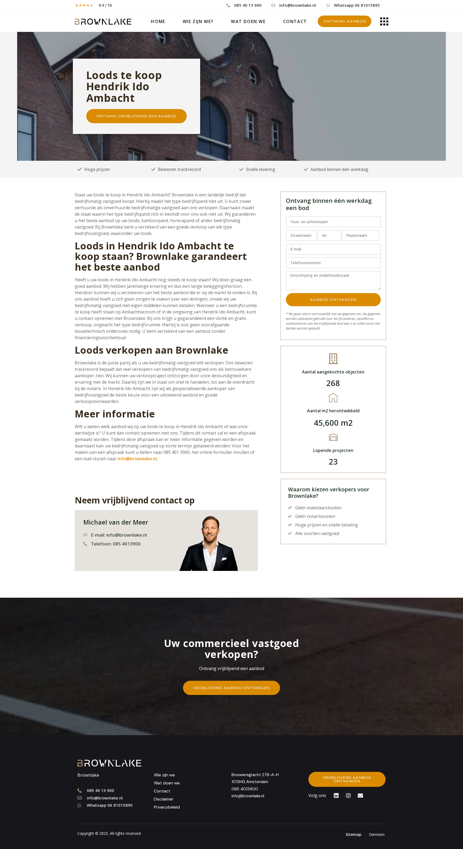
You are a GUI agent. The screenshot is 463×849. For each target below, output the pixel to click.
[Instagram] (348, 795)
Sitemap (353, 834)
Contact (295, 21)
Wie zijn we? (198, 21)
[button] (345, 21)
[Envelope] (360, 795)
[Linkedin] (336, 795)
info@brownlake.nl (137, 459)
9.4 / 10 (105, 5)
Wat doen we (248, 21)
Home (158, 21)
